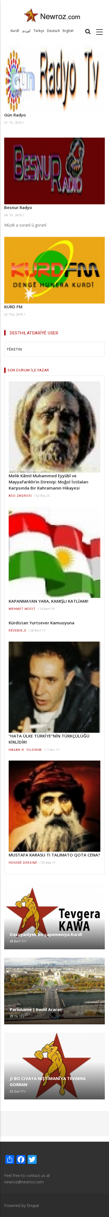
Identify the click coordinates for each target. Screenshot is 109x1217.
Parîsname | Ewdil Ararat (36, 1009)
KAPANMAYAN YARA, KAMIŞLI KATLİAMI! (48, 601)
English (68, 30)
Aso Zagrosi (20, 496)
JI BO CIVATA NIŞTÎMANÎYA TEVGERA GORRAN (48, 1081)
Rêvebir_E (17, 630)
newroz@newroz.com (24, 1181)
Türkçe (39, 30)
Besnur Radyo (18, 207)
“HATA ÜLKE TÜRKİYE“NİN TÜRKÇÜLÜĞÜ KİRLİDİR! (49, 739)
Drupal (33, 1205)
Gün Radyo (15, 115)
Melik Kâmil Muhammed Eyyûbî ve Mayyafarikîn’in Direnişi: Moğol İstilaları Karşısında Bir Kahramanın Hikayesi (48, 482)
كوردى (26, 30)
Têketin (14, 349)
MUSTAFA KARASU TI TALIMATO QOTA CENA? (54, 855)
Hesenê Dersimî (23, 863)
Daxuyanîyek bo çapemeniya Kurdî (46, 934)
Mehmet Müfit (22, 609)
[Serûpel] (52, 15)
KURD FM (13, 306)
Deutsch (53, 30)
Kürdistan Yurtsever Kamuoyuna (41, 622)
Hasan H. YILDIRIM (25, 750)
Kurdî (15, 30)
